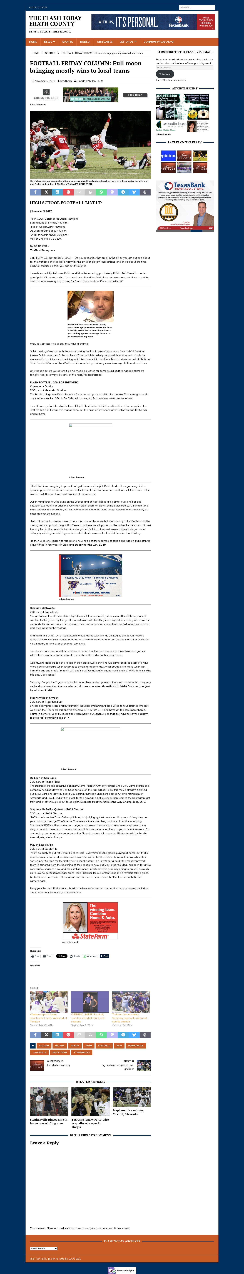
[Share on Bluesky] (134, 192)
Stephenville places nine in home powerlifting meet (48, 1121)
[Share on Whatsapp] (101, 192)
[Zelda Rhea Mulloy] (184, 156)
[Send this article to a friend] (79, 192)
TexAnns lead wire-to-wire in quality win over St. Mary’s (90, 1123)
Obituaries (105, 41)
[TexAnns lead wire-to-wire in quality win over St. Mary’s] (90, 1101)
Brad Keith (66, 80)
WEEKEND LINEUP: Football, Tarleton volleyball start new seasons (87, 1018)
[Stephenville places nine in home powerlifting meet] (49, 1101)
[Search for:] (197, 7)
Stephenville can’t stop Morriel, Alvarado (129, 1112)
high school (135, 1045)
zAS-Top (91, 80)
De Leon (59, 1045)
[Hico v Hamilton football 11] (90, 176)
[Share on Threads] (145, 192)
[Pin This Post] (68, 192)
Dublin (75, 1045)
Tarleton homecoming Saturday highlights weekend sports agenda (129, 1018)
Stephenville (82, 1052)
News (48, 41)
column (44, 1045)
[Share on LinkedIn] (57, 192)
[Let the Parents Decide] (168, 156)
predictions (60, 1052)
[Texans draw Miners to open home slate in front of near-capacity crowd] (200, 156)
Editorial (126, 41)
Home (33, 41)
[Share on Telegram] (123, 192)
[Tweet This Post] (46, 192)
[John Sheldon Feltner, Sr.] (200, 167)
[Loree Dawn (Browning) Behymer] (168, 167)
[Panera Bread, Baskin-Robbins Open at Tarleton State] (184, 167)
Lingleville (39, 1052)
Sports (67, 41)
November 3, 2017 (45, 80)
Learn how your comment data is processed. (103, 1228)
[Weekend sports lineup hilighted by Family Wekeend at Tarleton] (49, 1002)
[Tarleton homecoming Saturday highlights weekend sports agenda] (131, 1002)
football (104, 1045)
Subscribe (165, 74)
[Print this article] (90, 192)
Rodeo (85, 41)
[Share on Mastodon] (112, 192)
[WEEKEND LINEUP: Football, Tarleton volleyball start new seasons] (90, 1002)
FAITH (88, 1045)
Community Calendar (159, 41)
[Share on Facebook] (35, 192)
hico (119, 1045)
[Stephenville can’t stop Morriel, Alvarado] (132, 1097)
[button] (90, 145)
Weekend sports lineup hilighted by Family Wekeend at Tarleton (48, 1018)
